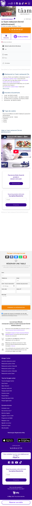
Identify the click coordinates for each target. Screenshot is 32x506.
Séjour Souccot (5, 386)
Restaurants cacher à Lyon (8, 368)
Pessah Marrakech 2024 (8, 398)
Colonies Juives (5, 393)
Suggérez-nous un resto (7, 415)
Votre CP (19, 289)
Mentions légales (6, 413)
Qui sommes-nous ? (6, 410)
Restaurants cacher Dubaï (8, 373)
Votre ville (4, 289)
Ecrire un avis (16, 183)
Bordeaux (14, 26)
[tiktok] (22, 3)
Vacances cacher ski (7, 388)
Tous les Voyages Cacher (8, 381)
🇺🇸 (26, 3)
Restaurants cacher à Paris (8, 363)
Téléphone (4, 278)
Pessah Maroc (5, 395)
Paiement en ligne (6, 425)
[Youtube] (16, 463)
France (19, 26)
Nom (3, 272)
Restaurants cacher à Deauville (9, 366)
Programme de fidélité (7, 418)
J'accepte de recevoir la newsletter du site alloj (15, 313)
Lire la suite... (6, 88)
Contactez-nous (5, 408)
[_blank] (12, 3)
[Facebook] (9, 463)
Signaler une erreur (6, 423)
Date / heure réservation (8, 283)
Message (4, 294)
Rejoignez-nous (5, 420)
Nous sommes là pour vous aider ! (16, 489)
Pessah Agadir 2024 (6, 400)
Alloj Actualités (5, 428)
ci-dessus (13, 346)
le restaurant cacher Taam (16, 77)
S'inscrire (16, 205)
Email (18, 278)
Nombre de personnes (22, 283)
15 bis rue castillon (7, 26)
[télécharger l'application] (15, 3)
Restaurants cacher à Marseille (9, 371)
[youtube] (19, 3)
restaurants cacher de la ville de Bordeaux (15, 81)
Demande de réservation (16, 307)
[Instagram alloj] (13, 463)
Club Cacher (5, 383)
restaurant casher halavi (11, 87)
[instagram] (17, 3)
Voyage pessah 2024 (7, 391)
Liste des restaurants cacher (9, 361)
